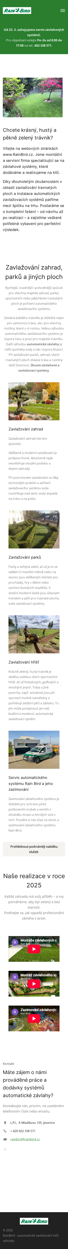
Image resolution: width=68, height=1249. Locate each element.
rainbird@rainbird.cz (25, 1139)
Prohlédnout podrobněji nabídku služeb (34, 849)
